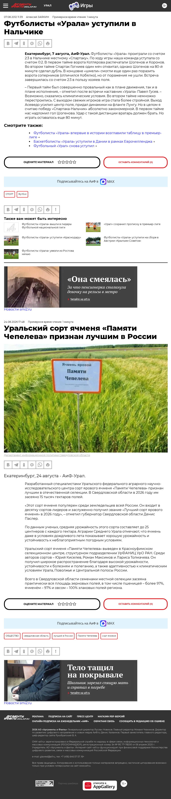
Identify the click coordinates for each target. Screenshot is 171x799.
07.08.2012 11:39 (13, 17)
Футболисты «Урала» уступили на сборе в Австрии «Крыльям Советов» (131, 239)
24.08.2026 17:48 (14, 321)
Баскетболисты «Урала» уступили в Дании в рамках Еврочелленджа (93, 141)
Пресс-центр (85, 716)
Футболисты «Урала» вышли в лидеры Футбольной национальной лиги (47, 226)
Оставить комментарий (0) (135, 162)
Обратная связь (104, 721)
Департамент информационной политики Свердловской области (47, 455)
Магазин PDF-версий (111, 716)
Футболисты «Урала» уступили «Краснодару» (51, 237)
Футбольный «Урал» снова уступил (64, 146)
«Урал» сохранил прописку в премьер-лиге (132, 224)
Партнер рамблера (68, 783)
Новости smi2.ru (18, 309)
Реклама (38, 716)
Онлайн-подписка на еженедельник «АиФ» (60, 721)
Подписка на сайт (60, 716)
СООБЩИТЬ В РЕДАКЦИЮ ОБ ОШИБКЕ (142, 721)
